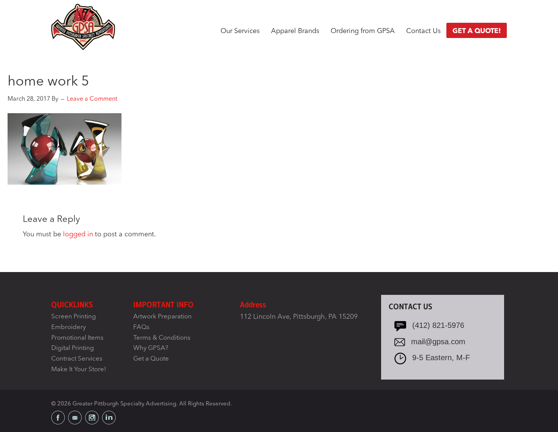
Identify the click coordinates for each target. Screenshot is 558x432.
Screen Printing (73, 316)
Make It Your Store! (78, 369)
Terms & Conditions (162, 338)
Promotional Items (77, 338)
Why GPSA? (150, 348)
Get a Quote (151, 359)
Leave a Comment (92, 99)
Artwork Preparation (162, 316)
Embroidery (68, 327)
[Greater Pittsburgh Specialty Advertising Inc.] (83, 27)
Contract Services (76, 359)
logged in (78, 234)
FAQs (141, 327)
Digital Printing (72, 348)
